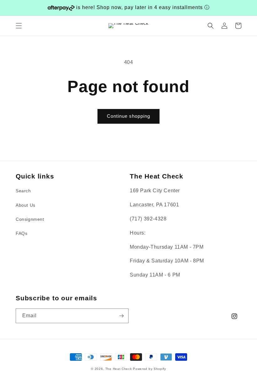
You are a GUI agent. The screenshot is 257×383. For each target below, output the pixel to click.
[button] (19, 26)
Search (23, 190)
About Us (25, 205)
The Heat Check (118, 368)
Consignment (30, 219)
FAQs (21, 233)
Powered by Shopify (149, 368)
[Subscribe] (121, 315)
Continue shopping (128, 116)
